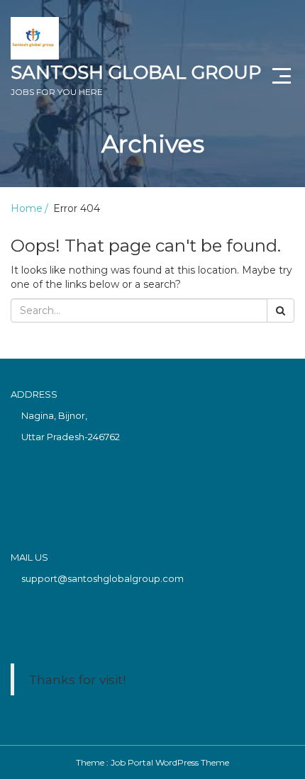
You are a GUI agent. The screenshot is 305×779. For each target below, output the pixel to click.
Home (27, 208)
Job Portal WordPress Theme (170, 762)
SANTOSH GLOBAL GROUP (136, 79)
